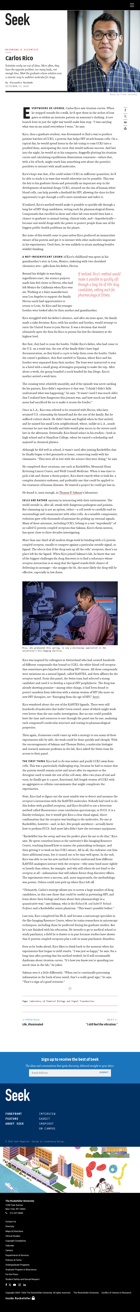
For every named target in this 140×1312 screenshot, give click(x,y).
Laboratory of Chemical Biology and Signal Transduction (62, 1001)
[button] (17, 19)
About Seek (14, 1123)
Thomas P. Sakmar (70, 492)
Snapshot (46, 1123)
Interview (47, 1113)
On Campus (47, 1128)
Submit (104, 1072)
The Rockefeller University (19, 1201)
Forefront (13, 1113)
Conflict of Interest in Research (116, 1292)
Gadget (44, 1118)
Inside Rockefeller (18, 1298)
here (95, 697)
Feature (11, 1118)
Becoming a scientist (22, 49)
